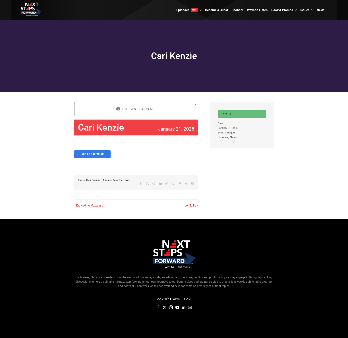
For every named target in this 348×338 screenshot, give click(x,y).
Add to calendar (92, 154)
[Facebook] (158, 307)
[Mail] (190, 307)
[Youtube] (177, 307)
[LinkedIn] (183, 307)
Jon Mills (190, 205)
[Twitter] (164, 307)
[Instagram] (171, 307)
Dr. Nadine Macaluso (89, 205)
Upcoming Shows (227, 137)
